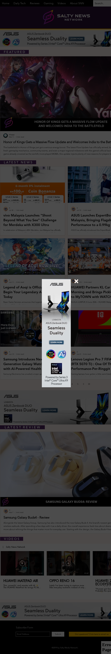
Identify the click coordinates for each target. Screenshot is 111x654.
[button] (76, 281)
